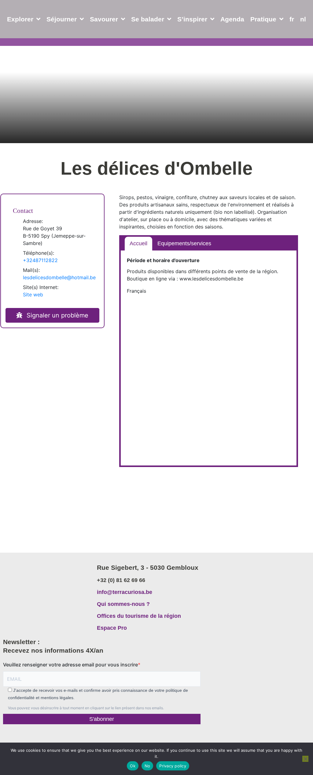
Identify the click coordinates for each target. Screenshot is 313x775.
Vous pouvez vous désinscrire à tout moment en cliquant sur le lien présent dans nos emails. (86, 708)
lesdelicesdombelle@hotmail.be (59, 277)
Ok (132, 765)
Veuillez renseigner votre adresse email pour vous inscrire (70, 665)
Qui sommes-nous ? (123, 604)
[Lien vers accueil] (47, 588)
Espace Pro (112, 628)
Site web (33, 294)
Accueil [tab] (138, 243)
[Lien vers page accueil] (32, 33)
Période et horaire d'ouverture (163, 260)
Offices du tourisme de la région (139, 616)
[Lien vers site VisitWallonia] (155, 738)
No (147, 765)
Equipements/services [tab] (184, 243)
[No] (305, 759)
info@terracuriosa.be (124, 592)
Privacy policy (172, 765)
